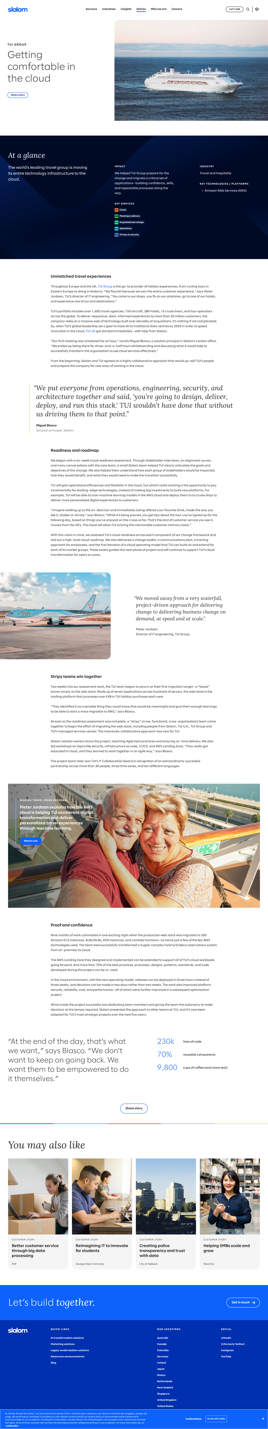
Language (257, 9)
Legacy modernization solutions (70, 1350)
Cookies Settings (193, 1419)
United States (165, 1406)
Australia (162, 1338)
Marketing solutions (63, 1344)
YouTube (226, 1356)
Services (91, 9)
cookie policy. (12, 1426)
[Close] (263, 1418)
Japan (161, 1369)
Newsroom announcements (68, 1356)
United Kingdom (166, 1400)
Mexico (161, 1375)
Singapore (163, 1394)
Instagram (227, 1350)
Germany (162, 1356)
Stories (141, 9)
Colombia (163, 1350)
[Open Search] (248, 9)
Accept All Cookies (216, 1419)
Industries (109, 9)
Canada (162, 1344)
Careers (177, 9)
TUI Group (105, 286)
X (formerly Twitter (232, 1344)
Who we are (159, 9)
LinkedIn (226, 1338)
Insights (126, 9)
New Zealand (165, 1387)
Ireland (161, 1363)
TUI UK (90, 331)
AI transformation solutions (67, 1338)
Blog (53, 1363)
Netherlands (164, 1381)
